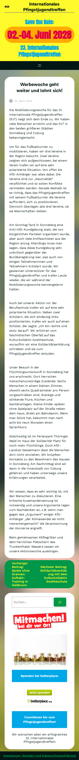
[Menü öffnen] (39, 65)
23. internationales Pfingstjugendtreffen (40, 51)
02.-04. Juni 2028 (39, 35)
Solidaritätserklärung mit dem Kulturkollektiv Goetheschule (53, 576)
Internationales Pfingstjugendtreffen (44, 6)
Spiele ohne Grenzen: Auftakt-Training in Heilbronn (21, 578)
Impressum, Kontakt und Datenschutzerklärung (39, 756)
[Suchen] (60, 602)
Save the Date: (39, 22)
